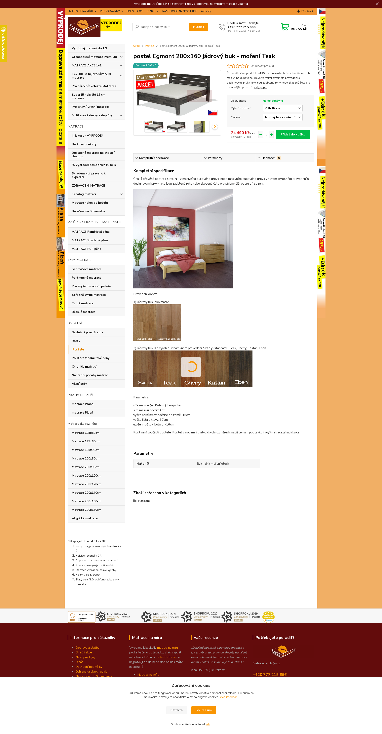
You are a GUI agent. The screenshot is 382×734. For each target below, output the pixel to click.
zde (208, 724)
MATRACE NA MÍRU (81, 11)
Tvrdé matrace (83, 303)
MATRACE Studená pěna (90, 240)
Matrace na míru (148, 675)
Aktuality (206, 11)
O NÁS (151, 11)
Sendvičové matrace (86, 269)
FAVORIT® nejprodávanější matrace (91, 76)
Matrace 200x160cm (86, 501)
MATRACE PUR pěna (86, 249)
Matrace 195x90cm (85, 450)
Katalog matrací (84, 194)
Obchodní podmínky (89, 667)
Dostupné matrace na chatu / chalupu (93, 154)
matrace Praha (83, 404)
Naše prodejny (85, 657)
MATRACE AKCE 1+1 (86, 65)
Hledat (198, 27)
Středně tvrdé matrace (89, 295)
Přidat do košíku (293, 134)
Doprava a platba (87, 648)
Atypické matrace (85, 518)
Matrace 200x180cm (86, 510)
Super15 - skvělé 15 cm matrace (88, 96)
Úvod (136, 46)
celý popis (260, 87)
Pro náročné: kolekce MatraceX (94, 86)
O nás (79, 662)
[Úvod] (98, 27)
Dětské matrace (83, 312)
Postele (78, 349)
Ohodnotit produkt (262, 66)
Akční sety (79, 384)
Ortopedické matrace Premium (94, 57)
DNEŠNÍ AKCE (135, 11)
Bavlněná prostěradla (87, 332)
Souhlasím (204, 710)
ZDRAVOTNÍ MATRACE (88, 186)
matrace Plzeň (82, 413)
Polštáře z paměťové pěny (90, 358)
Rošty (76, 341)
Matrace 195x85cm (85, 441)
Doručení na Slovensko (88, 211)
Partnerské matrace (86, 278)
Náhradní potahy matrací (90, 375)
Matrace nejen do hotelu (90, 203)
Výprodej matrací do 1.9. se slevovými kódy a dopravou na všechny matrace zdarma (191, 4)
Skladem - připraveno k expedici (88, 175)
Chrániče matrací (84, 367)
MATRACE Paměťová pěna (91, 232)
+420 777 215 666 (241, 27)
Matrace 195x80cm (85, 433)
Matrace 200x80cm (85, 458)
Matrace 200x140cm (86, 493)
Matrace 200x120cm (86, 484)
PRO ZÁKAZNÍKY (110, 11)
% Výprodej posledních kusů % (94, 165)
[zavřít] (377, 4)
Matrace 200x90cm (85, 467)
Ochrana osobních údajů (91, 672)
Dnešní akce (84, 652)
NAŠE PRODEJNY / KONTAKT (179, 11)
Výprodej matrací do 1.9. (90, 48)
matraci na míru (167, 648)
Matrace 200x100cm (86, 476)
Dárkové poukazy (84, 144)
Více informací (229, 697)
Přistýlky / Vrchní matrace (90, 107)
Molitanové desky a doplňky (92, 115)
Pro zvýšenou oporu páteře (91, 286)
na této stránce (166, 657)
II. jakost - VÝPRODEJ (87, 136)
